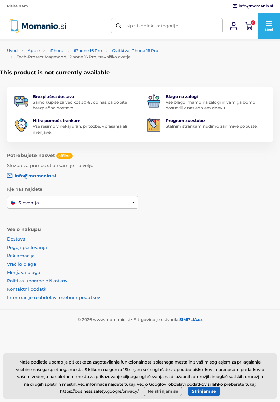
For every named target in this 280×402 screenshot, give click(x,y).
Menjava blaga (23, 272)
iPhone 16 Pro (88, 50)
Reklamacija (21, 255)
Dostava (16, 239)
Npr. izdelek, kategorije (152, 25)
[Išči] (118, 25)
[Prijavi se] (233, 26)
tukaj (129, 384)
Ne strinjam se (163, 391)
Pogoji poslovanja (27, 247)
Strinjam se (204, 391)
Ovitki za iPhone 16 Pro (135, 50)
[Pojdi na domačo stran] (37, 26)
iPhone (57, 50)
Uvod (12, 50)
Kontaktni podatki (27, 289)
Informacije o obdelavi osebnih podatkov (53, 297)
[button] (269, 26)
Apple (34, 50)
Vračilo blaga (21, 264)
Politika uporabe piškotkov (37, 280)
